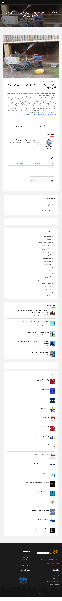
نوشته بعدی (19, 126)
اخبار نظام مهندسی (48, 271)
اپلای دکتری (26, 557)
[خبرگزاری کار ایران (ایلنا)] (52, 493)
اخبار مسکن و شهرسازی (47, 246)
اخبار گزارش (50, 268)
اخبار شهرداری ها (48, 239)
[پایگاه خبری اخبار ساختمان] (52, 438)
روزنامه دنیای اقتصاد (43, 519)
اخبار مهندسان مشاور (47, 236)
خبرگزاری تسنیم (45, 426)
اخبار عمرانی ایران (25, 560)
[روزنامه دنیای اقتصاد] (52, 521)
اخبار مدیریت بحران (48, 252)
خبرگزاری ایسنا (45, 399)
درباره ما (56, 576)
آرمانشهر (46, 445)
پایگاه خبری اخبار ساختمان (42, 436)
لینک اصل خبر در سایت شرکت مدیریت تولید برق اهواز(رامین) (40, 114)
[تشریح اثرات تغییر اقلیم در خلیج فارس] (52, 354)
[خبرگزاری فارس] (52, 410)
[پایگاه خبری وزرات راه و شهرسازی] (52, 512)
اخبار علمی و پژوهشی (47, 283)
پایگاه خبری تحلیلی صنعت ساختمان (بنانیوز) (37, 482)
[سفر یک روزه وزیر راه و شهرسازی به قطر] (52, 334)
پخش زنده (27, 562)
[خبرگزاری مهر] (52, 391)
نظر (41, 81)
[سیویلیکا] (23, 580)
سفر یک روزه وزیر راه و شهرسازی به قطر (38, 332)
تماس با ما (56, 578)
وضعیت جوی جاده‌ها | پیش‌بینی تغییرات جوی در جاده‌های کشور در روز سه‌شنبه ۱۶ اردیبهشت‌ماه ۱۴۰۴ (33, 322)
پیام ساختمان (45, 417)
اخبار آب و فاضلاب (48, 255)
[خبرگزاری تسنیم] (52, 428)
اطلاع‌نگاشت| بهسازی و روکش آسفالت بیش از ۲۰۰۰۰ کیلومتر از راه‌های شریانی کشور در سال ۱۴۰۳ (32, 311)
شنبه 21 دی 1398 (50, 81)
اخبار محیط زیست (48, 261)
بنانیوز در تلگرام (51, 563)
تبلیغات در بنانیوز (54, 584)
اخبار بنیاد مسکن (48, 274)
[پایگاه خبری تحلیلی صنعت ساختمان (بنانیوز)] (52, 484)
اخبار (29, 20)
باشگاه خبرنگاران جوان (43, 380)
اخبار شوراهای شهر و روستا (46, 243)
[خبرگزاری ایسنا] (52, 400)
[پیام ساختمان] (52, 419)
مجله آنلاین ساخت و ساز (42, 529)
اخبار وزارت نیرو (49, 286)
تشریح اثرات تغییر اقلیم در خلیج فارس (39, 352)
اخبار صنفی (50, 293)
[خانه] (52, 503)
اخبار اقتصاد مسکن (48, 258)
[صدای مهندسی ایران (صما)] (52, 456)
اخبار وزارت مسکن (48, 289)
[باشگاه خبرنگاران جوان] (52, 382)
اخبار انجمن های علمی (47, 277)
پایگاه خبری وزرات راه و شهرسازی (41, 315)
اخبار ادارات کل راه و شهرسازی (45, 280)
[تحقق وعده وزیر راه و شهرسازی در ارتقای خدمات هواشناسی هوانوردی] (52, 343)
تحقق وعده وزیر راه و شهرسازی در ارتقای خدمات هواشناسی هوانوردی (33, 342)
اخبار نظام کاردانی (48, 296)
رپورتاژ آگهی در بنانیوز (53, 581)
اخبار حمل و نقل (49, 264)
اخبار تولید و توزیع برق (47, 249)
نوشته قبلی (43, 126)
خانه (34, 20)
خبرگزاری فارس (45, 408)
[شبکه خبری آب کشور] (52, 475)
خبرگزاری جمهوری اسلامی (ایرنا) (40, 464)
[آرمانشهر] (52, 447)
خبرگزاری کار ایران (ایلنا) (42, 492)
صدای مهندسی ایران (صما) (41, 454)
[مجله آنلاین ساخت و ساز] (52, 531)
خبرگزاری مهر (45, 389)
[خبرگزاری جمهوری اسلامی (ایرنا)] (52, 465)
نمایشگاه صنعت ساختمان (23, 565)
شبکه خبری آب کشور (43, 473)
